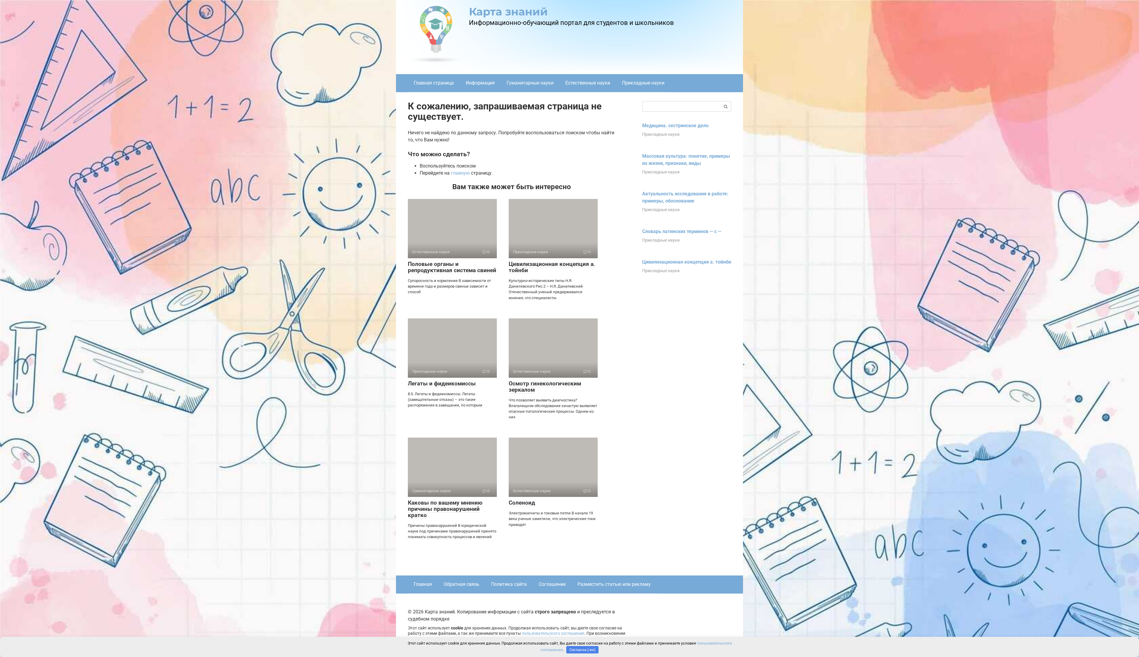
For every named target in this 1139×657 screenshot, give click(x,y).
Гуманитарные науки (530, 83)
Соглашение (552, 584)
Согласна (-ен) (583, 650)
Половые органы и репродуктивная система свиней (452, 267)
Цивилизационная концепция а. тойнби (552, 267)
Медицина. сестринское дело (675, 125)
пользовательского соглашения (553, 633)
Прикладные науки (643, 83)
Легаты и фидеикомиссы (442, 383)
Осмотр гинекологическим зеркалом (545, 386)
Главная (423, 584)
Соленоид (522, 502)
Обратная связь (461, 584)
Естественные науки (587, 83)
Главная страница (434, 83)
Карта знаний (508, 11)
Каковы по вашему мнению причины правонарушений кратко (445, 509)
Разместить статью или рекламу (614, 584)
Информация (480, 83)
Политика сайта (509, 584)
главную (460, 173)
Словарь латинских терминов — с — (681, 231)
